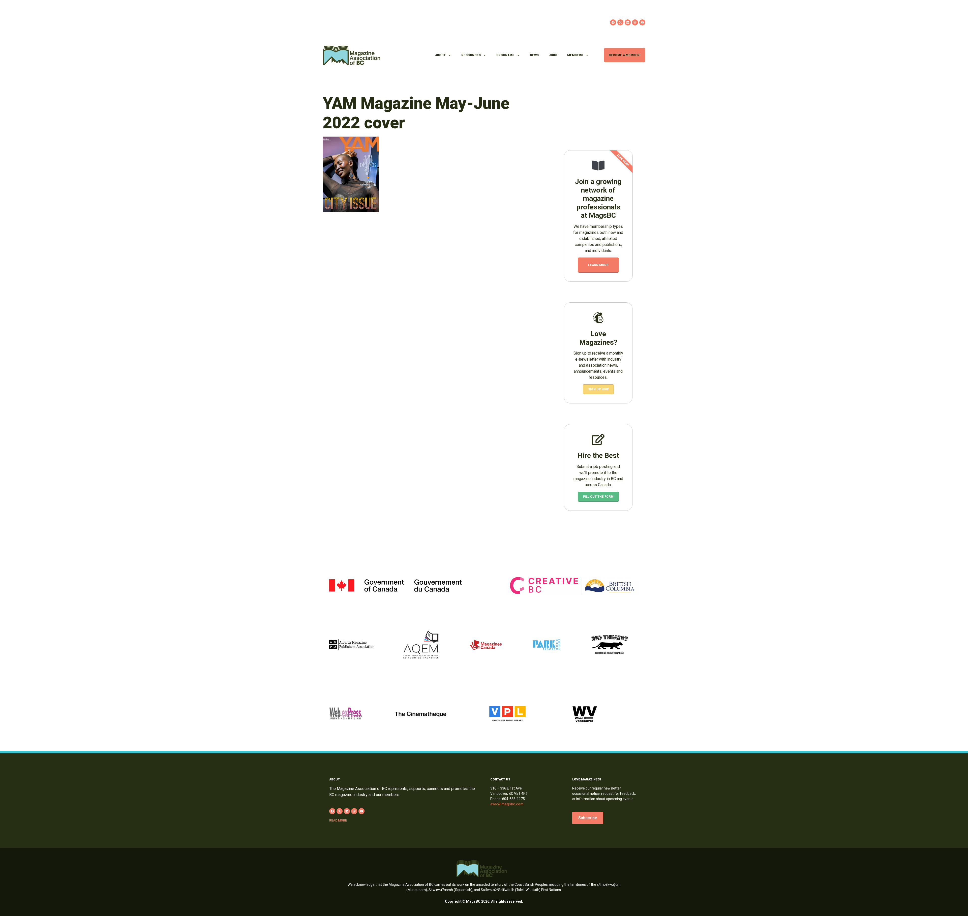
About (440, 55)
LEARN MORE (598, 265)
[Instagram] (635, 22)
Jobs (553, 55)
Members (575, 55)
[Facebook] (613, 22)
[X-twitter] (620, 22)
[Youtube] (642, 22)
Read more (338, 820)
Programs (505, 55)
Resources (471, 55)
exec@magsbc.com (507, 804)
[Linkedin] (628, 22)
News (534, 55)
